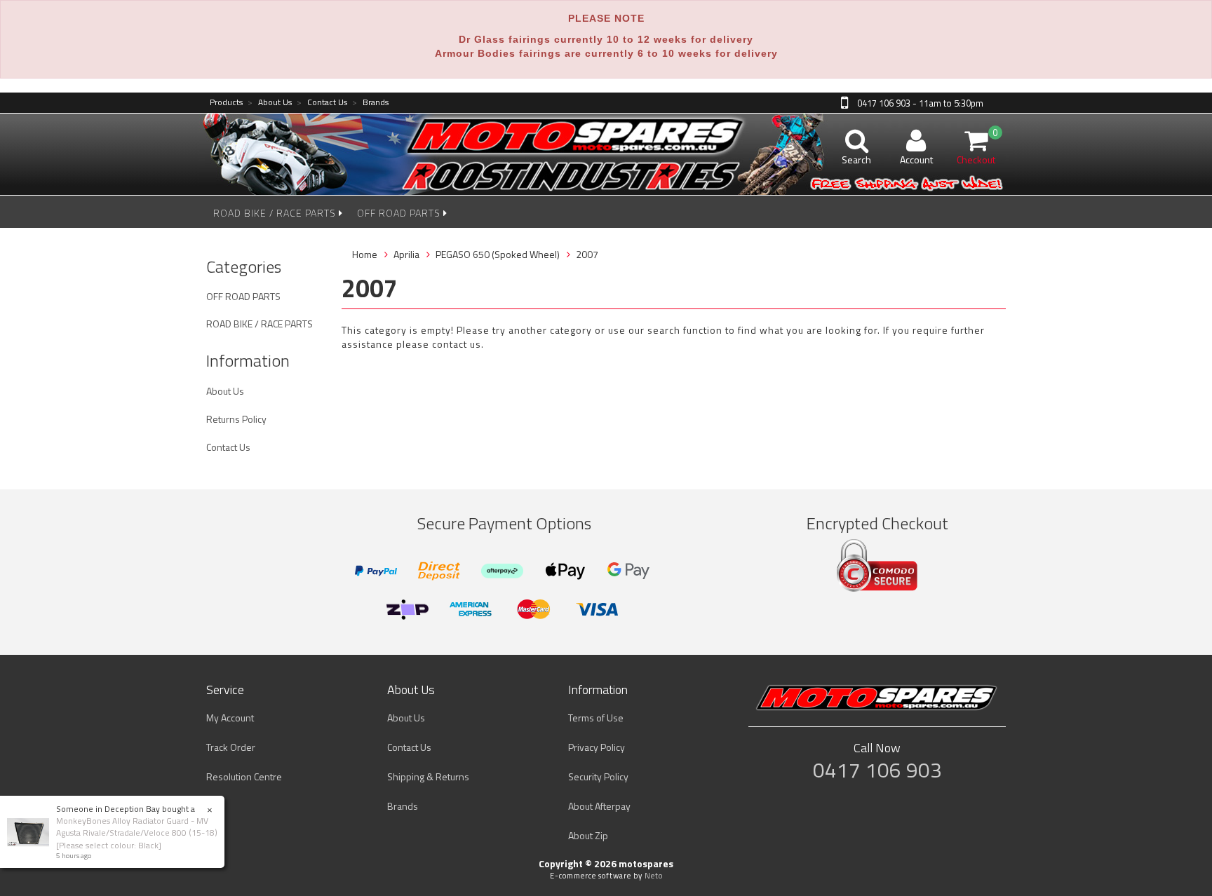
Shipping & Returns (428, 776)
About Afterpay (599, 806)
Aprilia (406, 254)
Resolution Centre (244, 776)
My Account (230, 717)
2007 (587, 254)
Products (226, 103)
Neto (654, 875)
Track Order (230, 747)
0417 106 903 (877, 770)
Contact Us (322, 103)
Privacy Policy (596, 747)
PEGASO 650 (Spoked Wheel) (498, 254)
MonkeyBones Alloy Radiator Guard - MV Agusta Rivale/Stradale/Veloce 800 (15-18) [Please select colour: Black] (136, 832)
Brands (370, 103)
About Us (270, 103)
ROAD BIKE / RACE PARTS (276, 212)
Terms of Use (596, 717)
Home (364, 254)
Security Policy (598, 776)
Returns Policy (236, 419)
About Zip (588, 835)
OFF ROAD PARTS (400, 212)
